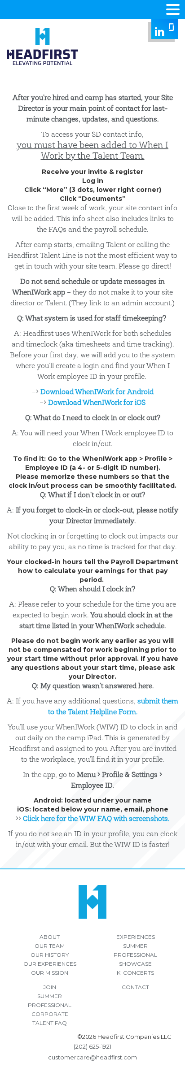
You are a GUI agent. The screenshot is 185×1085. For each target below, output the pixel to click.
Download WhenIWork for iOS (96, 403)
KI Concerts (135, 972)
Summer (135, 945)
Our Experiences (49, 963)
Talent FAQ (49, 1023)
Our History (50, 954)
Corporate (49, 1014)
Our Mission (49, 972)
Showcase (135, 963)
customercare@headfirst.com (92, 1057)
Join (49, 987)
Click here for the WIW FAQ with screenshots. (96, 819)
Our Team (50, 945)
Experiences (135, 936)
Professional (135, 954)
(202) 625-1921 (92, 1046)
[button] (173, 8)
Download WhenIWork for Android (97, 392)
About (50, 936)
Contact (135, 987)
